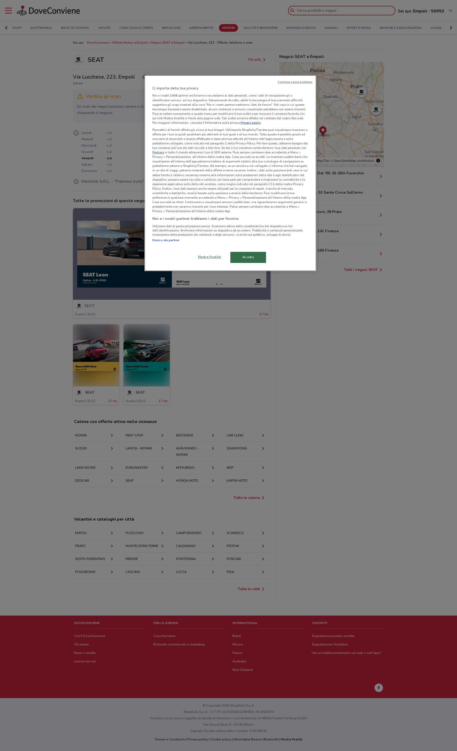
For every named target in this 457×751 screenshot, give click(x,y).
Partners (158, 152)
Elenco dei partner (166, 240)
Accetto (248, 257)
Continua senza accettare (295, 82)
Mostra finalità (209, 257)
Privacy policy (251, 123)
